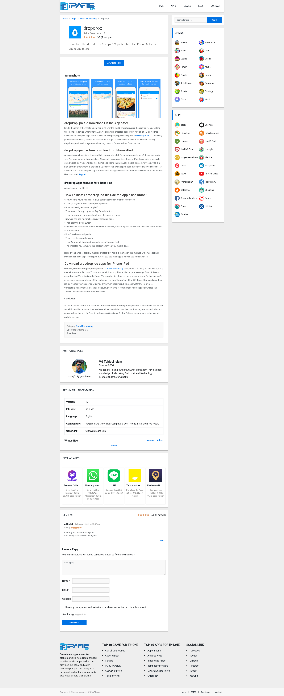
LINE (114, 485)
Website (66, 598)
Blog (201, 6)
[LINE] (114, 474)
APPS (173, 6)
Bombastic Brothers (157, 665)
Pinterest (194, 665)
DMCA (193, 692)
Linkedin (194, 660)
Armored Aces (154, 655)
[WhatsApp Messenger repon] (93, 474)
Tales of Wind (112, 675)
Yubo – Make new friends (138, 485)
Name (66, 580)
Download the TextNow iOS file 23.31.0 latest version (72, 493)
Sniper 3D (152, 675)
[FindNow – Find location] (155, 474)
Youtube (194, 675)
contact (215, 6)
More (114, 445)
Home (161, 6)
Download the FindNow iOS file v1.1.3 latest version (155, 493)
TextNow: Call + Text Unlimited (78, 485)
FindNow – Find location (159, 485)
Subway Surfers (113, 670)
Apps (74, 18)
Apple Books (154, 650)
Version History (155, 440)
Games (187, 6)
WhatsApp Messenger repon (98, 485)
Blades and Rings (156, 660)
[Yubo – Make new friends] (135, 474)
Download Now (114, 63)
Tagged (82, 174)
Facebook (195, 650)
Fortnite (109, 660)
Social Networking (88, 18)
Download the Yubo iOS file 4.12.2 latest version (134, 493)
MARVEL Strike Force (158, 670)
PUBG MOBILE (113, 665)
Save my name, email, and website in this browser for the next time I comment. (105, 607)
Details (72, 502)
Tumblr (193, 670)
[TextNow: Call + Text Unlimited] (72, 474)
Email (65, 589)
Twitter (193, 655)
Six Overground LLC (144, 135)
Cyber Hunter (112, 655)
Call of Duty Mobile (115, 650)
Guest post (205, 692)
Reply (163, 540)
